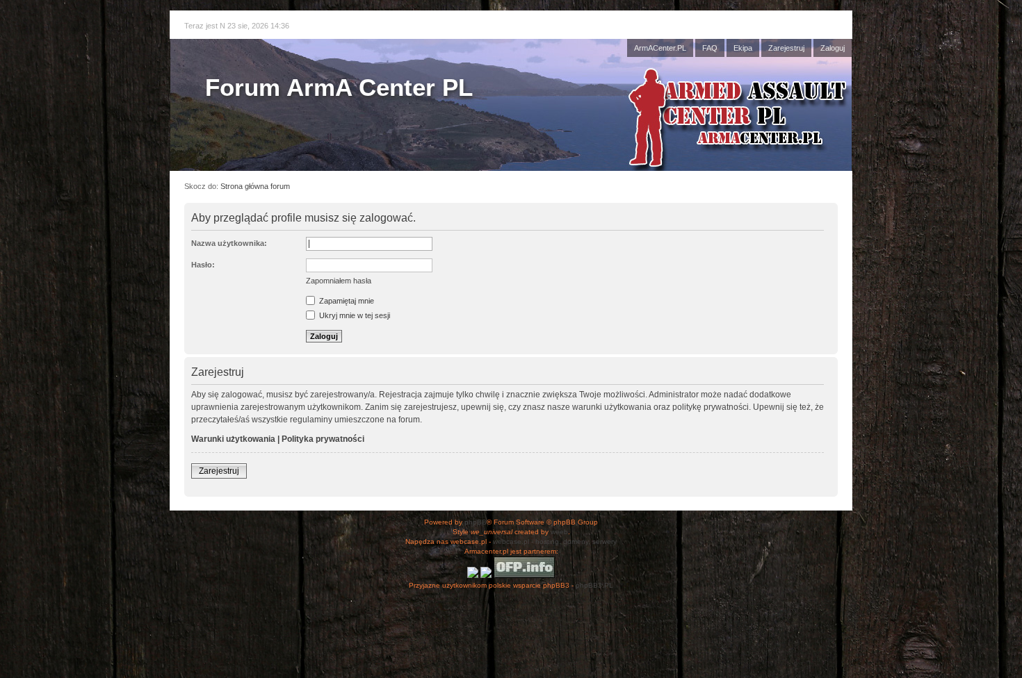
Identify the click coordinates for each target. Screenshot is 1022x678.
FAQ (709, 48)
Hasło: (203, 265)
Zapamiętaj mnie (345, 301)
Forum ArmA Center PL (339, 87)
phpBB (475, 522)
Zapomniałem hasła (338, 280)
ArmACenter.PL (660, 48)
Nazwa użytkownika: (229, 243)
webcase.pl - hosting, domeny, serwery (555, 541)
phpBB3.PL (594, 585)
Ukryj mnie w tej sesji (353, 315)
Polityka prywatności (323, 439)
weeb (559, 532)
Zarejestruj (786, 48)
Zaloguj (832, 48)
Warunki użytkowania (233, 439)
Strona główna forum (255, 186)
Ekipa (742, 48)
